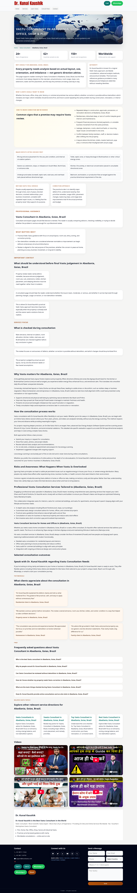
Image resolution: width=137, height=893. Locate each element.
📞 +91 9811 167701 (20, 855)
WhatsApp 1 (38, 867)
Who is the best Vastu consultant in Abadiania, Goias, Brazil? (38, 659)
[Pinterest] (77, 853)
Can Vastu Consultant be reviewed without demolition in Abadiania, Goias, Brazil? (46, 673)
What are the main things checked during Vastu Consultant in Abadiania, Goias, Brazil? (48, 687)
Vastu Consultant (25, 48)
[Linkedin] (62, 853)
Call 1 (18, 867)
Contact (55, 9)
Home (17, 9)
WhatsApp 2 (20, 872)
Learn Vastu (34, 9)
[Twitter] (58, 853)
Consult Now (46, 9)
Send (105, 883)
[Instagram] (72, 853)
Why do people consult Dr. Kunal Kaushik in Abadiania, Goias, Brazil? (41, 666)
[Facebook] (53, 853)
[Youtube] (67, 853)
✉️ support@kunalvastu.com (23, 858)
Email (32, 872)
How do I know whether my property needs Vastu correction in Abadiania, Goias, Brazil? (48, 680)
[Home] (28, 3)
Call (107, 3)
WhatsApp (117, 3)
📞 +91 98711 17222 (20, 852)
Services (25, 9)
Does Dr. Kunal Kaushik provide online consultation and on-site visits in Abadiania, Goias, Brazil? (52, 694)
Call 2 (27, 867)
